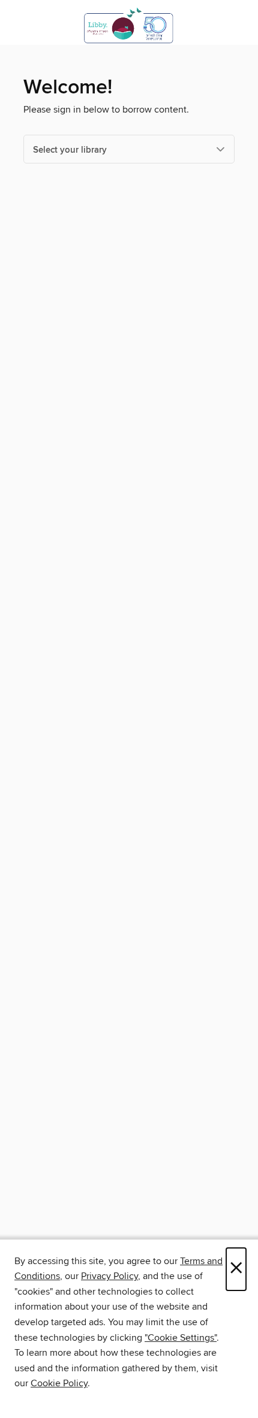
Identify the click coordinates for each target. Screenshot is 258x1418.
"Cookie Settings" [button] (181, 1338)
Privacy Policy (109, 1276)
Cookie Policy (59, 1383)
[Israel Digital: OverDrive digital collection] (129, 25)
